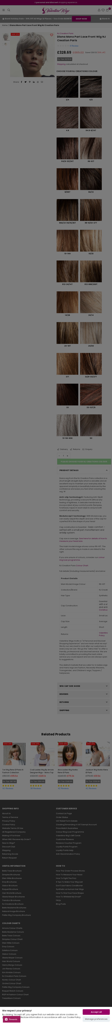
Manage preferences (96, 1019)
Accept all (96, 1012)
